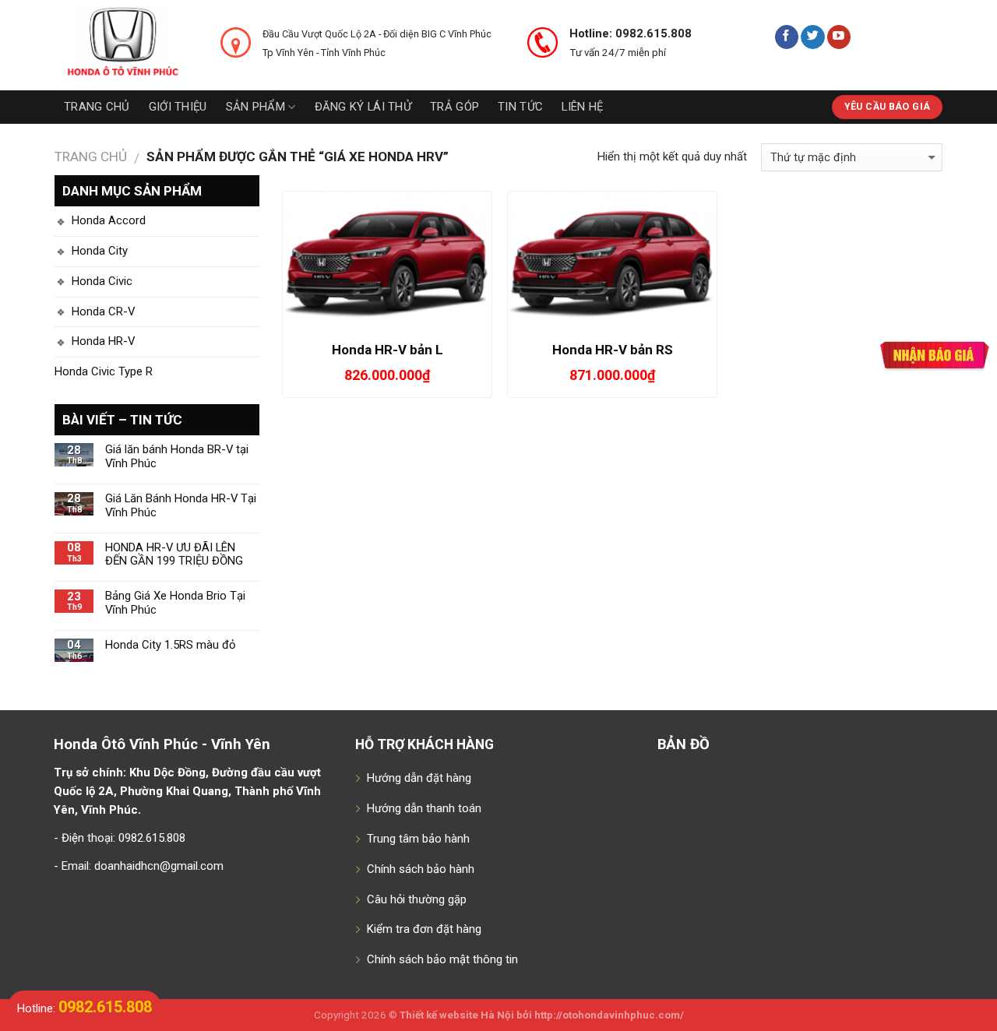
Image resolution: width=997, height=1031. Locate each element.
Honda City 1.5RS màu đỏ (170, 645)
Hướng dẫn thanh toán (424, 808)
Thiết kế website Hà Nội (457, 1015)
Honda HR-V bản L (387, 349)
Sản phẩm (255, 107)
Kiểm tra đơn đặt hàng (424, 929)
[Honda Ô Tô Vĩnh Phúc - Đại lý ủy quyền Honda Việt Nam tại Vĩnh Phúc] (126, 45)
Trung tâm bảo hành (418, 839)
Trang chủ (97, 107)
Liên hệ (582, 107)
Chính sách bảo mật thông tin (442, 959)
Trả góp (454, 107)
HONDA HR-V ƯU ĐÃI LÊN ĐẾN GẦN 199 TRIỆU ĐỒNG (174, 554)
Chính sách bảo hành (420, 869)
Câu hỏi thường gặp (417, 899)
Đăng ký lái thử (363, 107)
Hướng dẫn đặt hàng (419, 778)
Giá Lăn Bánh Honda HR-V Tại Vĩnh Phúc (180, 505)
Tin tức (520, 107)
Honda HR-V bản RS (612, 349)
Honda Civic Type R (104, 371)
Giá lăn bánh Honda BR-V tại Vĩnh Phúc (176, 456)
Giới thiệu (178, 107)
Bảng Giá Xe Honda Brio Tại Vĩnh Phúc (175, 603)
